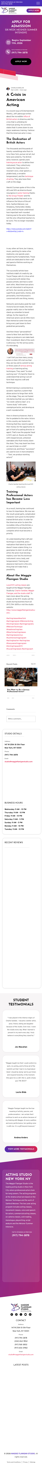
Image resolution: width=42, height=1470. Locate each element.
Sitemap (32, 1462)
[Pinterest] (30, 1314)
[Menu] (38, 3)
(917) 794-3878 (6, 4)
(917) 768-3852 (21, 1345)
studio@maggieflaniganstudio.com (19, 762)
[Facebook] (11, 1314)
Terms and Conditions (14, 1462)
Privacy (25, 1462)
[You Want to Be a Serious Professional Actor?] (21, 677)
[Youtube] (25, 1314)
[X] (21, 1314)
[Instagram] (16, 1314)
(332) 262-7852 (21, 1341)
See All (33, 664)
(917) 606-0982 (21, 1348)
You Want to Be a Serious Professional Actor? (18, 691)
